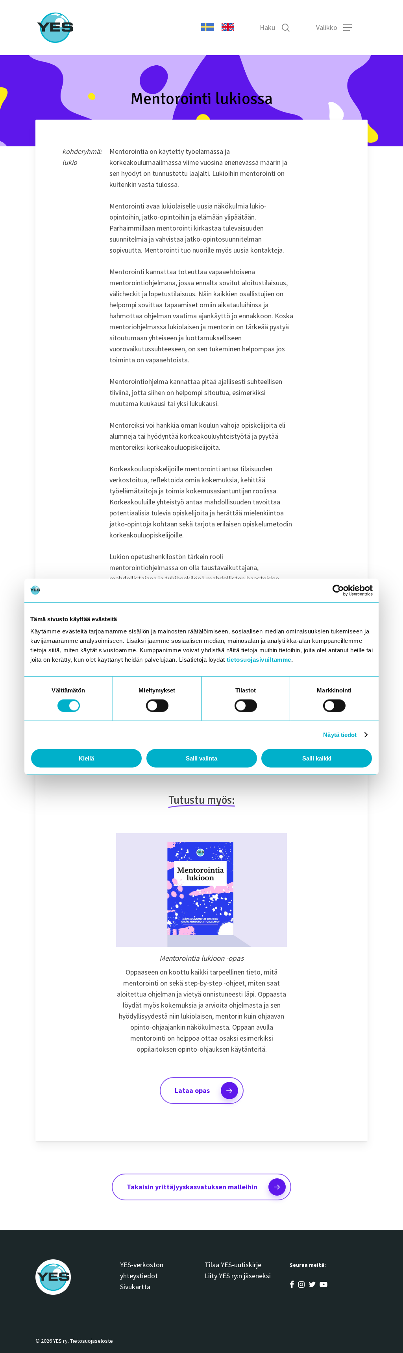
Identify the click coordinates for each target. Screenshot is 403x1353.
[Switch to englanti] (228, 27)
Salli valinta (201, 758)
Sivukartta (135, 1286)
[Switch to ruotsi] (207, 27)
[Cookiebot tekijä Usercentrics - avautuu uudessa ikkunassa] (338, 590)
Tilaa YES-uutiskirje (233, 1264)
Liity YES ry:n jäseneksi (238, 1275)
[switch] (157, 705)
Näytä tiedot (340, 734)
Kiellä (86, 758)
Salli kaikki (316, 758)
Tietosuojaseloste (91, 1340)
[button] (347, 28)
